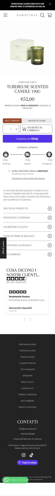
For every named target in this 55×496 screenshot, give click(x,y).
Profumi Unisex (28, 357)
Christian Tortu (27, 82)
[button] (5, 15)
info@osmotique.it (27, 429)
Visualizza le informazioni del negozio (28, 178)
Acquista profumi (27, 363)
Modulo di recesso (27, 407)
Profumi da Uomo (27, 350)
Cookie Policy (27, 388)
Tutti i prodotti (27, 369)
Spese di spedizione (29, 105)
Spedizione (27, 375)
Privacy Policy (27, 382)
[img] (28, 279)
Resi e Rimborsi (27, 400)
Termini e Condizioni (27, 394)
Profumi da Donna (27, 344)
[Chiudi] (50, 3)
